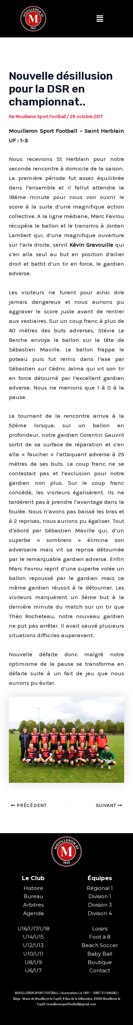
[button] (99, 18)
